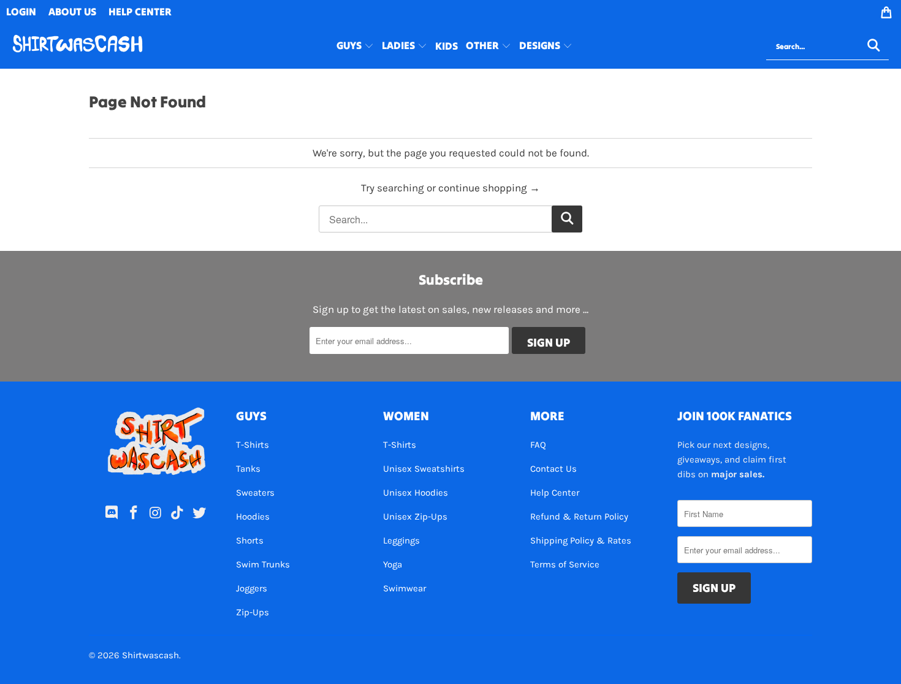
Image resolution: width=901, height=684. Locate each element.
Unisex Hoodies (415, 492)
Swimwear (404, 588)
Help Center (554, 492)
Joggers (251, 588)
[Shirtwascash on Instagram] (155, 513)
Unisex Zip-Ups (415, 516)
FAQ (538, 444)
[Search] (873, 46)
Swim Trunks (263, 564)
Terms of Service (564, 564)
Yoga (392, 564)
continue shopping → (489, 188)
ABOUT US (72, 11)
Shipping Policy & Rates (580, 540)
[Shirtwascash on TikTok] (178, 513)
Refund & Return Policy (579, 516)
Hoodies (253, 516)
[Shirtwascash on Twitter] (200, 513)
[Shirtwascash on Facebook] (133, 513)
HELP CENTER (140, 11)
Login (21, 11)
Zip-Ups (252, 612)
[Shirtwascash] (77, 46)
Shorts (250, 540)
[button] (355, 47)
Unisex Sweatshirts (424, 468)
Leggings (401, 540)
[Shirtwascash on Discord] (112, 513)
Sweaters (255, 492)
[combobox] (827, 46)
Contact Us (553, 468)
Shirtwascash (150, 655)
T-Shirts (252, 444)
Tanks (248, 468)
